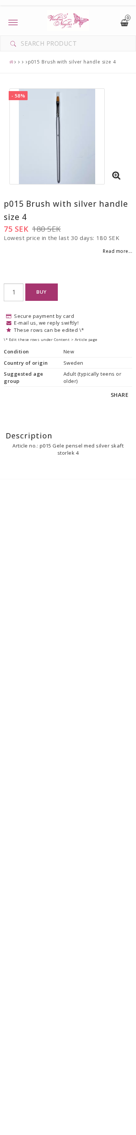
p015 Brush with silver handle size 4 (72, 62)
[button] (116, 175)
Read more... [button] (117, 251)
